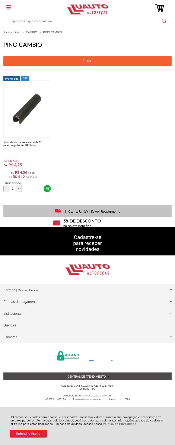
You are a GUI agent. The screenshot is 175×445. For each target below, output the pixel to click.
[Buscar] (164, 21)
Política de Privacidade (119, 424)
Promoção (12, 78)
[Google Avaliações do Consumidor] (102, 355)
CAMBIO (32, 32)
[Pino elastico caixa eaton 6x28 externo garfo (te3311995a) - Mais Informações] (27, 109)
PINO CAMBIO (52, 32)
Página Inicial (12, 32)
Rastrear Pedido (28, 290)
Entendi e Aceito (28, 434)
